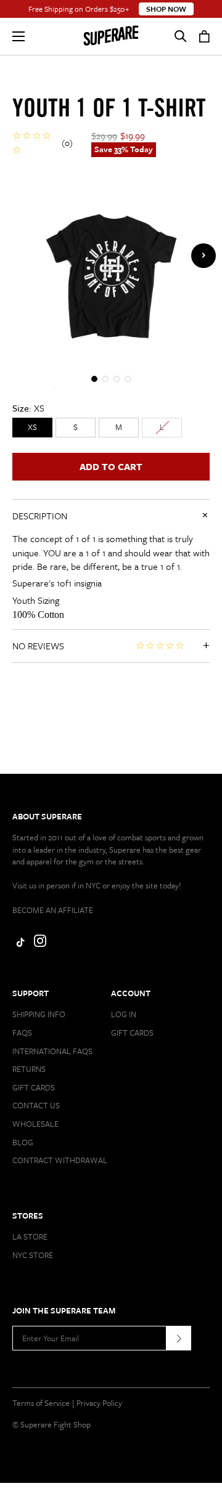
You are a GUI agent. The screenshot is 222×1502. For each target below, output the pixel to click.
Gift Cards (33, 1087)
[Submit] (178, 1338)
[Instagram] (40, 944)
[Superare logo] (111, 36)
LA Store (29, 1236)
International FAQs (52, 1051)
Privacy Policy (99, 1403)
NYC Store (32, 1255)
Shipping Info (38, 1014)
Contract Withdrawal (59, 1160)
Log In (123, 1014)
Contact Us (36, 1105)
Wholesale (35, 1124)
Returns (29, 1069)
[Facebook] (18, 944)
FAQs (22, 1032)
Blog (22, 1142)
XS (32, 427)
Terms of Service (41, 1403)
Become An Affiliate (52, 910)
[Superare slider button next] (203, 255)
